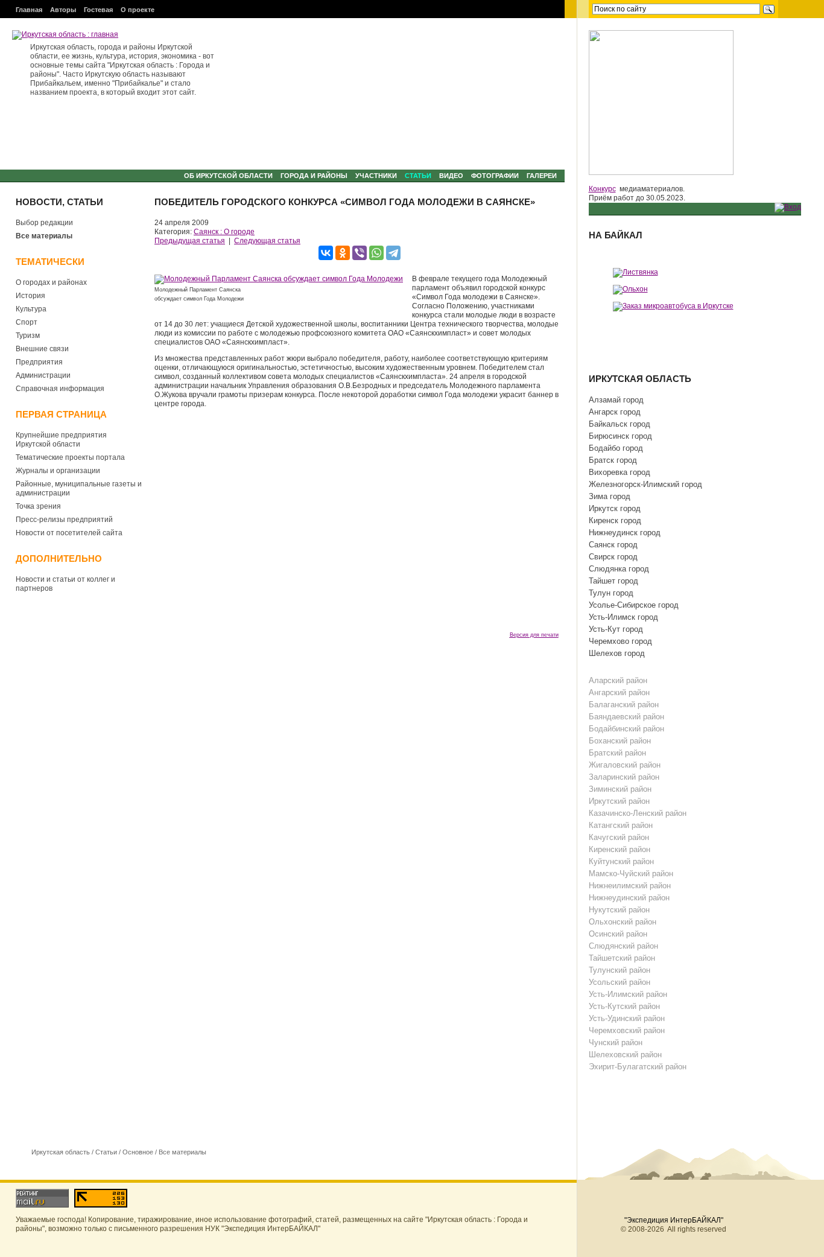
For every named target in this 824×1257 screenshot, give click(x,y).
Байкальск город (619, 423)
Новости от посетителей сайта (69, 533)
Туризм (28, 335)
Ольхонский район (622, 921)
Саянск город (613, 544)
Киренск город (615, 520)
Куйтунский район (621, 861)
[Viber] (359, 253)
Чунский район (615, 1042)
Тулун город (611, 592)
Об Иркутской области (228, 175)
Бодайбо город (616, 448)
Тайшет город (613, 580)
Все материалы (44, 236)
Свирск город (613, 556)
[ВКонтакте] (326, 253)
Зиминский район (620, 789)
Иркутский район (619, 801)
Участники (376, 175)
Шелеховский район (625, 1054)
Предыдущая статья (189, 241)
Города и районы (313, 175)
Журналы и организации (58, 470)
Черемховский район (627, 1030)
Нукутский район (619, 909)
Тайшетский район (622, 958)
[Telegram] (393, 253)
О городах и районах (51, 282)
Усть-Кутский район (624, 1006)
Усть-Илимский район (628, 994)
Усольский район (619, 982)
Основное (137, 1152)
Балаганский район (624, 704)
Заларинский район (624, 776)
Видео (451, 175)
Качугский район (619, 837)
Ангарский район (619, 692)
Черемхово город (620, 641)
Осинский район (618, 933)
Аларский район (618, 680)
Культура (31, 309)
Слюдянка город (619, 568)
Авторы (63, 9)
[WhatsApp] (376, 253)
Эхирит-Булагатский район (637, 1066)
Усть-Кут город (616, 629)
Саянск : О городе (224, 232)
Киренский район (619, 849)
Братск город (613, 460)
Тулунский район (619, 970)
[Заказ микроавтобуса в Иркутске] (673, 306)
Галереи (542, 175)
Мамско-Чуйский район (631, 873)
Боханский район (620, 740)
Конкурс (602, 189)
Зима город (609, 496)
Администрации (43, 375)
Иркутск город (615, 508)
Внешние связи (42, 349)
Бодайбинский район (626, 728)
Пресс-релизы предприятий (64, 519)
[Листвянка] (635, 272)
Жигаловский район (625, 764)
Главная (29, 9)
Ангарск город (615, 411)
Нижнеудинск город (625, 532)
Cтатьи (418, 175)
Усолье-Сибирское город (634, 604)
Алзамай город (616, 399)
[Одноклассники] (342, 253)
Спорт (26, 322)
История (30, 295)
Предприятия (39, 362)
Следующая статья (267, 241)
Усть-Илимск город (623, 617)
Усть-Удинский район (627, 1018)
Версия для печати (534, 635)
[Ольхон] (630, 289)
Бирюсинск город (620, 436)
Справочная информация (60, 388)
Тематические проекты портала (70, 457)
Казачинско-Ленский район (637, 813)
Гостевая (98, 9)
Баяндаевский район (626, 716)
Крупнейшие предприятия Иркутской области (61, 439)
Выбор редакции (44, 222)
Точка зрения (38, 506)
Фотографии (495, 175)
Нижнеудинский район (629, 897)
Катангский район (621, 825)
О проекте (137, 9)
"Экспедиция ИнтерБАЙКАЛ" (673, 1220)
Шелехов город (617, 653)
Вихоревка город (619, 472)
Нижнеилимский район (630, 885)
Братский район (617, 752)
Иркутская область (60, 1152)
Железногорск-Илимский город (645, 484)
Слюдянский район (623, 945)
